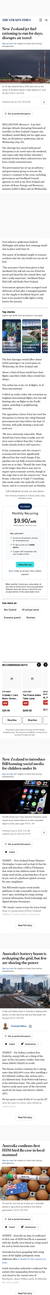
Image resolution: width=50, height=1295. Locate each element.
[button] (40, 20)
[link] (16, 20)
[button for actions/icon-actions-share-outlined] (44, 102)
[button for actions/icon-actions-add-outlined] (30, 1026)
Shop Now (12, 720)
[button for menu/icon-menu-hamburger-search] (46, 20)
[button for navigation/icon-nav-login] (40, 20)
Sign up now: (7, 43)
